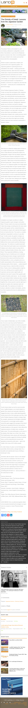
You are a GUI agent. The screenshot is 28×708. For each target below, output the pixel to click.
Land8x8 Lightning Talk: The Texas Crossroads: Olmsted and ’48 (17, 648)
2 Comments (8, 26)
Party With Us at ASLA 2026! (15, 640)
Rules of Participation (22, 703)
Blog (3, 16)
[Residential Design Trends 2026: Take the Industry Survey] (4, 659)
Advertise (25, 702)
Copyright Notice (17, 702)
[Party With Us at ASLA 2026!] (4, 644)
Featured (13, 16)
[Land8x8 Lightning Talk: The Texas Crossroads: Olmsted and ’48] (4, 652)
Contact (6, 703)
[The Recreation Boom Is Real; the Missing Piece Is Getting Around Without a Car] (4, 673)
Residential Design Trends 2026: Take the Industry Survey (18, 655)
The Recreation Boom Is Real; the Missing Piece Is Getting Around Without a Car (17, 670)
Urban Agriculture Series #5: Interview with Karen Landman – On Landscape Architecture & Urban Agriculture (12, 590)
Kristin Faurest (10, 24)
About (25, 705)
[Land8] (7, 4)
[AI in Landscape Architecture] (4, 666)
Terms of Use (13, 703)
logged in (9, 609)
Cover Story (7, 16)
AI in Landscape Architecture (15, 661)
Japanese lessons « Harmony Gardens (15, 601)
